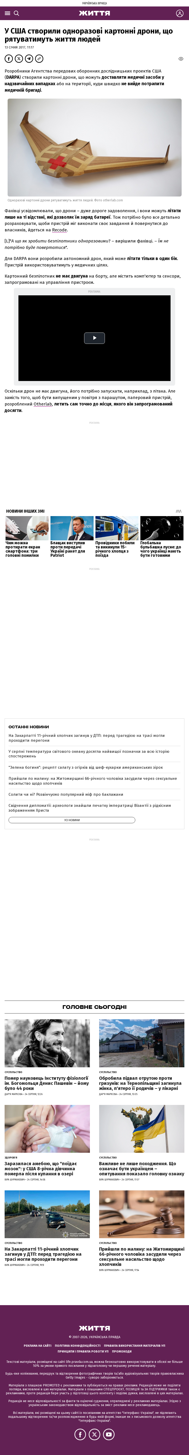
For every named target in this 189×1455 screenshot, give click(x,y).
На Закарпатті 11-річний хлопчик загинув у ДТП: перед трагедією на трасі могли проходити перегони (87, 738)
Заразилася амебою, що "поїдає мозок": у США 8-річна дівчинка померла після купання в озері (41, 1169)
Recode (59, 230)
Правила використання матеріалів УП (134, 1345)
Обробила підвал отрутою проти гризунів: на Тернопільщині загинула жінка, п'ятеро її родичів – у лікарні (140, 1083)
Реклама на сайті (37, 1345)
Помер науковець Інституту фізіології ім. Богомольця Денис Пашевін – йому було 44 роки (47, 1083)
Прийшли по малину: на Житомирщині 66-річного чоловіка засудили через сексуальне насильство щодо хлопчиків (93, 781)
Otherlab (43, 404)
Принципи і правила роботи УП (83, 1351)
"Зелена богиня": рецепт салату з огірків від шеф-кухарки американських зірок (86, 767)
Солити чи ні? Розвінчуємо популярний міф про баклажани (66, 794)
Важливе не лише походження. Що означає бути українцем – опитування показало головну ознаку (141, 1169)
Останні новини (29, 726)
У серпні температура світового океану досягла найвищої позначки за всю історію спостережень (89, 754)
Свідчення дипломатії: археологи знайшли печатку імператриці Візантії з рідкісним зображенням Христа (90, 808)
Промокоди (122, 1351)
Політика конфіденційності (77, 1345)
